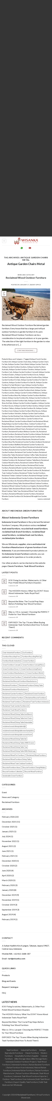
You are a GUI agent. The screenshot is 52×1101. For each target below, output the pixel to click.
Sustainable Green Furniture (12, 776)
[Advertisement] (26, 118)
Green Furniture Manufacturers (14, 673)
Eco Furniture (27, 652)
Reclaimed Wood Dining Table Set (14, 739)
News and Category (26, 275)
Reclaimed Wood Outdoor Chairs (29, 481)
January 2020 (8, 890)
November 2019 (9, 900)
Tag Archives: (26, 258)
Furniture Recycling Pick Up (31, 657)
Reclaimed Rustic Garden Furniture (21, 468)
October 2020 (8, 865)
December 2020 (9, 861)
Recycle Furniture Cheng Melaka (34, 767)
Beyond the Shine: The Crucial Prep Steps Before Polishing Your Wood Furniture (26, 602)
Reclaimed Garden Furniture (13, 694)
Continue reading (26, 350)
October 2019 (8, 904)
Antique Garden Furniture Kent (23, 390)
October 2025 (8, 826)
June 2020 (6, 870)
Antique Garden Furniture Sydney (26, 406)
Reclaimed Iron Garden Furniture (20, 450)
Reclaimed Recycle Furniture (36, 698)
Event (4, 792)
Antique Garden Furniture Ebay (31, 377)
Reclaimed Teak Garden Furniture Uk (28, 470)
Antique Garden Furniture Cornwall (25, 372)
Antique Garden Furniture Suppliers (25, 403)
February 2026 (8, 817)
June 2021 (6, 851)
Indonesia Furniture (19, 1065)
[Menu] (4, 241)
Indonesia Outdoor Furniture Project (21, 1062)
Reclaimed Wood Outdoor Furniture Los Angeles (19, 486)
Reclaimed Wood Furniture (36, 755)
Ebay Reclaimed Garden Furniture (14, 419)
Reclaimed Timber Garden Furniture (32, 473)
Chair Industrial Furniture (11, 652)
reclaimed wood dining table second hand (17, 735)
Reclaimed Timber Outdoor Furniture (15, 476)
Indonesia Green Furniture (12, 677)
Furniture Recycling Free (11, 657)
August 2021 (7, 846)
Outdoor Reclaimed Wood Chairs (13, 429)
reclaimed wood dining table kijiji (14, 726)
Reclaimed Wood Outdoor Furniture (26, 277)
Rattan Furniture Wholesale (27, 1073)
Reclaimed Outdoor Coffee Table (27, 455)
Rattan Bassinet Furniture (39, 1065)
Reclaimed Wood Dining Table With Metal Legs (19, 751)
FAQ (4, 993)
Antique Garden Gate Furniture (33, 413)
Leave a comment (44, 499)
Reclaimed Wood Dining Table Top (15, 747)
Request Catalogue (10, 987)
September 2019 (9, 909)
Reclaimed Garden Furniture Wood (14, 447)
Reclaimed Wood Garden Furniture (21, 478)
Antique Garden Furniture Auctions (14, 367)
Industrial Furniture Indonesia (34, 677)
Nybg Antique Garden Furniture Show (15, 424)
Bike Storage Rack (39, 1059)
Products (6, 975)
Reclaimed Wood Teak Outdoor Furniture (17, 763)
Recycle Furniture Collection (12, 772)
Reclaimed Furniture (10, 685)
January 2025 (8, 831)
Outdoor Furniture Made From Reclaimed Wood (32, 426)
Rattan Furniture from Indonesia (20, 1067)
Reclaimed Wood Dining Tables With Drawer (18, 743)
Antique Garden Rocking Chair (12, 416)
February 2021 (8, 856)
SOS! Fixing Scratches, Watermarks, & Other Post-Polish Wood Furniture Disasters (27, 581)
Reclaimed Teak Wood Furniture (14, 710)
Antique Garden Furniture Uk (25, 408)
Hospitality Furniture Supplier (27, 1056)
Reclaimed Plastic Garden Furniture (14, 465)
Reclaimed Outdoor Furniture (28, 457)
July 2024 (6, 836)
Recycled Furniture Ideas (11, 767)
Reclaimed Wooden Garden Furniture (22, 494)
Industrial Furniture (29, 1050)
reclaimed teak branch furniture (16, 531)
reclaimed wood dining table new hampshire (18, 731)
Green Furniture (28, 661)
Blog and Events (9, 981)
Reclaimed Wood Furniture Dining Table (17, 759)
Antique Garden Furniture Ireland (23, 388)
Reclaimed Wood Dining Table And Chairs (17, 718)
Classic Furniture (32, 1053)
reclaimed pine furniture (13, 538)
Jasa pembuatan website (30, 1088)
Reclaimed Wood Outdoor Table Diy (25, 489)
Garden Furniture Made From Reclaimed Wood (31, 421)
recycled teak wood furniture (34, 528)
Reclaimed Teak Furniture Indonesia (36, 702)
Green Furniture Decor (11, 669)
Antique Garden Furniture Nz (18, 398)
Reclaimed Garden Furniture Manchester (16, 439)
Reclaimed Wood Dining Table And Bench (17, 714)
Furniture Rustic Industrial (12, 661)
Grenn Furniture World (35, 673)
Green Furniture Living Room (31, 669)
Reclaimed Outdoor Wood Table (31, 463)
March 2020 (7, 880)
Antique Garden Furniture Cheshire (21, 369)
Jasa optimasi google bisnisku (34, 1085)
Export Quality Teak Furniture (26, 1082)
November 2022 (9, 841)
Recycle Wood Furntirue (33, 772)
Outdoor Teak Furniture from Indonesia (19, 1079)
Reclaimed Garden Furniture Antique (28, 434)
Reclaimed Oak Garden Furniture (26, 452)
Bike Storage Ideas (22, 1059)
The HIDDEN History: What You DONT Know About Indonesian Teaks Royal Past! (28, 592)
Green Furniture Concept (11, 665)
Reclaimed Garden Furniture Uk (32, 445)
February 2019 (8, 919)
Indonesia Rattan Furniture (23, 1070)
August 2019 (7, 914)
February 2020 (8, 885)
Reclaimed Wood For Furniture (13, 755)
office (38, 284)
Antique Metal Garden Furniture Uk (36, 416)
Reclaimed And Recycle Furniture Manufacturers (20, 681)
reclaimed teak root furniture (30, 535)
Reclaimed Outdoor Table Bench (29, 460)
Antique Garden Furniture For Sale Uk (22, 382)
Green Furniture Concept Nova (33, 665)
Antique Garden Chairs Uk (38, 364)
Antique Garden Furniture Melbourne (28, 393)
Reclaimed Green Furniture (34, 694)
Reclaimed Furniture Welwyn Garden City (23, 432)
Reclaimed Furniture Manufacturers (15, 689)
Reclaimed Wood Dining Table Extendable (17, 722)
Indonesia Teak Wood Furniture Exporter (30, 1076)
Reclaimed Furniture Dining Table (31, 685)
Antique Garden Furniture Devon (26, 375)
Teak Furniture (12, 1050)
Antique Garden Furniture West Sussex (27, 411)
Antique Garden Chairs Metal (26, 264)
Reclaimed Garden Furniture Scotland (28, 442)
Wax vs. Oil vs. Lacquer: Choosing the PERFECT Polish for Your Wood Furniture (28, 613)
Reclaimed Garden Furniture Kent (33, 437)
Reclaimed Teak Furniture (12, 702)
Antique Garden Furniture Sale (16, 401)
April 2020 (6, 875)
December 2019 (9, 895)
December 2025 (9, 821)
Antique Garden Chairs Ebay (21, 362)
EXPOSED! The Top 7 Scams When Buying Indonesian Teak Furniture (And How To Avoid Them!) (28, 624)
